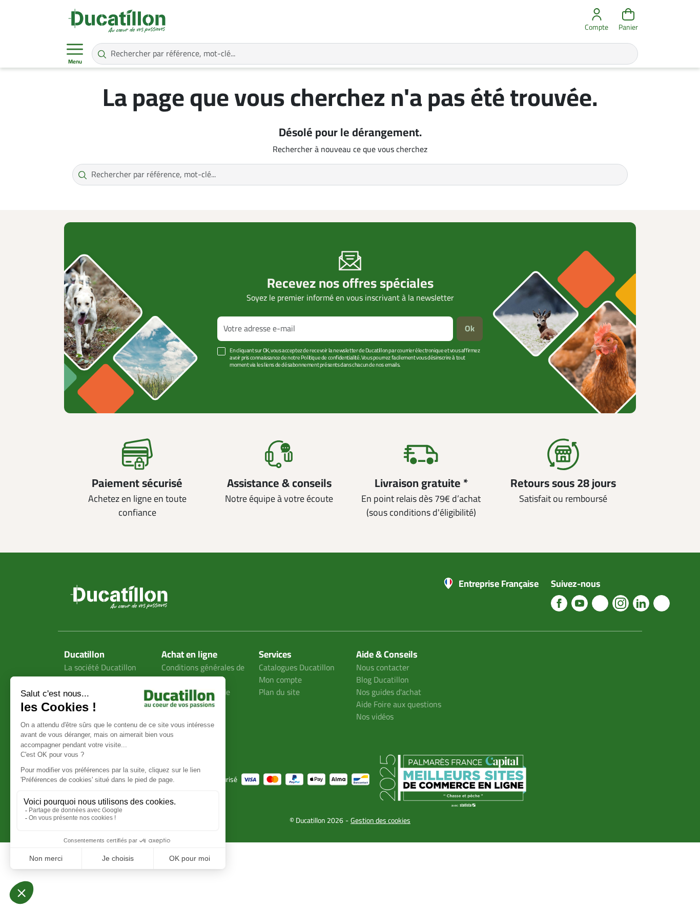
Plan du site (279, 692)
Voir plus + (99, 380)
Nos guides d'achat (388, 692)
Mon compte (280, 680)
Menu (75, 62)
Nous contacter (382, 668)
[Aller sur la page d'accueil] (117, 20)
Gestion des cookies (380, 820)
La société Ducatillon (100, 668)
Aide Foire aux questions (398, 705)
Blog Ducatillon (382, 680)
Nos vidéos (375, 717)
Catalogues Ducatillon (297, 668)
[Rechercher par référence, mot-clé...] (102, 54)
